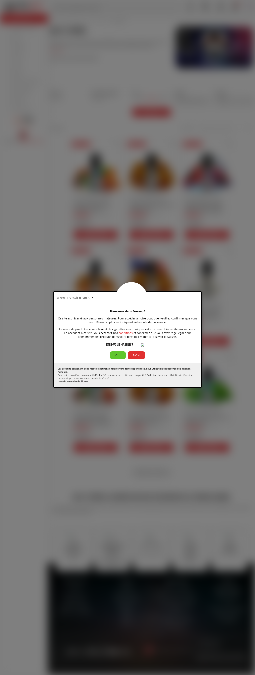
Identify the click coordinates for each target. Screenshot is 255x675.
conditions (126, 333)
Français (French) (79, 297)
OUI (117, 355)
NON (136, 355)
